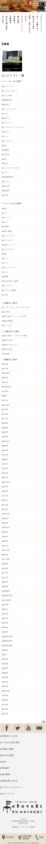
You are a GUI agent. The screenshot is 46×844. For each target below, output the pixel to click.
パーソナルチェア (9, 249)
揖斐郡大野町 (8, 595)
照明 (5, 208)
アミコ (6, 136)
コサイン (6, 172)
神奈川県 (7, 691)
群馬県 (6, 686)
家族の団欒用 (8, 321)
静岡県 (6, 673)
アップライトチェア (10, 109)
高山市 (6, 609)
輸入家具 (6, 190)
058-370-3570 (23, 823)
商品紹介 (6, 768)
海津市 (6, 582)
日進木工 (6, 104)
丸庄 (5, 145)
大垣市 (6, 409)
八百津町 (7, 559)
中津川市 (7, 527)
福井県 (6, 491)
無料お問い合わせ (10, 781)
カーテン (6, 258)
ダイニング (7, 217)
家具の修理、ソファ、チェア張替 (15, 316)
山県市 (6, 505)
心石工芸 (6, 154)
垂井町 (6, 650)
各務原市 (7, 373)
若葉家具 (6, 150)
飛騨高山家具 (8, 100)
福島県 (6, 700)
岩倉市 (6, 536)
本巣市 (6, 487)
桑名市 (6, 459)
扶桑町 (6, 428)
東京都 (6, 659)
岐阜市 (6, 378)
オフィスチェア (8, 240)
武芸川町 (7, 514)
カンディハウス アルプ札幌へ (11, 64)
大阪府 (6, 704)
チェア (6, 222)
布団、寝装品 (8, 231)
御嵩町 (6, 564)
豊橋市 (6, 632)
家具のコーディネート (11, 345)
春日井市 (7, 441)
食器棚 (6, 276)
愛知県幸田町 (8, 641)
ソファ (12, 68)
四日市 (6, 464)
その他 (6, 195)
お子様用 (7, 312)
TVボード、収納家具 (10, 290)
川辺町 (6, 473)
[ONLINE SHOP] (25, 841)
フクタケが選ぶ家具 (11, 742)
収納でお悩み (8, 349)
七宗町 (6, 509)
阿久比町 (7, 550)
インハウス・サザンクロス (12, 168)
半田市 (6, 614)
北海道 (8, 70)
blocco (5, 159)
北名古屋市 (7, 600)
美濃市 (6, 432)
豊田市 (6, 541)
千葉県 (6, 695)
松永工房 (6, 186)
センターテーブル (9, 267)
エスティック (8, 123)
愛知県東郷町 (8, 645)
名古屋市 (7, 405)
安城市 (6, 523)
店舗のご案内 (8, 749)
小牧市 (6, 414)
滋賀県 (6, 664)
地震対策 (7, 354)
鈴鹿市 (6, 568)
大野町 (6, 364)
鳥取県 (6, 714)
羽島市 (6, 437)
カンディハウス (6, 68)
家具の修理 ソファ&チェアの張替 (15, 336)
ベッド (6, 263)
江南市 (6, 391)
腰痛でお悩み (8, 340)
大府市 (6, 577)
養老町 (6, 586)
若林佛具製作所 (8, 177)
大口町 (6, 496)
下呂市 (6, 573)
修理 (5, 254)
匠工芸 (6, 163)
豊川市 (6, 618)
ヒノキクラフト (8, 141)
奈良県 (6, 682)
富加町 (6, 518)
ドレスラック (8, 286)
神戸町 (6, 604)
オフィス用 (7, 325)
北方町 (6, 368)
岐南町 (6, 446)
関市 (5, 396)
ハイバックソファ (9, 236)
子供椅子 (6, 226)
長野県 (6, 668)
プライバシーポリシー (11, 787)
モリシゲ (6, 181)
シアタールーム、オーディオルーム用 (16, 307)
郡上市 (6, 500)
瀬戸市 (6, 555)
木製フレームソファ (10, 245)
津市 (5, 654)
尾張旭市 (7, 591)
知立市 (6, 546)
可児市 (6, 400)
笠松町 (6, 455)
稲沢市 (6, 477)
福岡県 (6, 677)
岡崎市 (6, 627)
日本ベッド (7, 132)
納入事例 (6, 774)
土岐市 (6, 468)
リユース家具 (8, 95)
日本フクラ (7, 118)
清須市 (6, 623)
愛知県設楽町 (8, 636)
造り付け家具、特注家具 (11, 281)
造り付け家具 (8, 755)
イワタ (6, 113)
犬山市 (6, 382)
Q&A (4, 762)
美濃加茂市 (7, 387)
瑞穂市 (6, 423)
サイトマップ (8, 794)
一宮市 (6, 418)
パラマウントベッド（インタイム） (14, 127)
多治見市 (7, 482)
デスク (6, 272)
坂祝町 (6, 450)
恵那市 (6, 532)
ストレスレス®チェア (10, 91)
